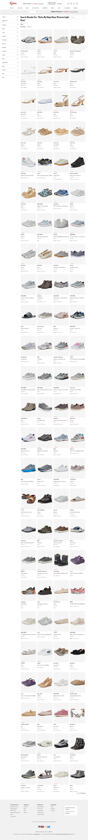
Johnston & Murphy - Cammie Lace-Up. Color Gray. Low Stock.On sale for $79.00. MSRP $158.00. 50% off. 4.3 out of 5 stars (61, 533)
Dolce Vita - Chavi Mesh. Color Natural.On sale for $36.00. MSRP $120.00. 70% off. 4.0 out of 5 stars (61, 135)
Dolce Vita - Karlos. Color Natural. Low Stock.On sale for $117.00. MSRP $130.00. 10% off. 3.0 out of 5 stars (45, 74)
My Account (68, 3)
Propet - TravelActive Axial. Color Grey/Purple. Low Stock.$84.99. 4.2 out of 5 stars (77, 258)
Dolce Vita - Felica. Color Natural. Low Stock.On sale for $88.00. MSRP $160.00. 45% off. (61, 105)
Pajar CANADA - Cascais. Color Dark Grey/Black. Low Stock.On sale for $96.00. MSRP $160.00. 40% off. (45, 503)
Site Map (53, 808)
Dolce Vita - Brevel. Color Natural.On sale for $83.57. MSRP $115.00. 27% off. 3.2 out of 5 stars (61, 74)
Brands (76, 8)
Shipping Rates (13, 808)
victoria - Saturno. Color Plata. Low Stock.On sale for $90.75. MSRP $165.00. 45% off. (45, 43)
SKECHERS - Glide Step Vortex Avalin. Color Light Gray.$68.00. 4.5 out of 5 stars (45, 227)
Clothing (19, 8)
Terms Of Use (35, 821)
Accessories (35, 8)
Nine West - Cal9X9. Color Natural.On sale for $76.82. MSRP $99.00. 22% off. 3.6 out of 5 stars (45, 686)
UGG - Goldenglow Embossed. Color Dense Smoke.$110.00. (45, 594)
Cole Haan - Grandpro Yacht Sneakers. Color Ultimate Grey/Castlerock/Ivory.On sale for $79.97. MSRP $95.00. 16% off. (77, 380)
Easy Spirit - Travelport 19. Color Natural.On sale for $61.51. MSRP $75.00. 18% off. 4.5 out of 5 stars (61, 656)
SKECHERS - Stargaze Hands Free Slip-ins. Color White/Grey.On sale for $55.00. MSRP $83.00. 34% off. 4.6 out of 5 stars (61, 472)
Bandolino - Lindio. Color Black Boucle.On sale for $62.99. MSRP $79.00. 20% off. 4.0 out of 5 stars (77, 656)
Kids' (59, 8)
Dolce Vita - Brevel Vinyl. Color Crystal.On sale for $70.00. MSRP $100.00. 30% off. (28, 105)
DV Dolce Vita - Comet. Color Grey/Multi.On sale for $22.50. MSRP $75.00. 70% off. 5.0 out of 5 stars (28, 43)
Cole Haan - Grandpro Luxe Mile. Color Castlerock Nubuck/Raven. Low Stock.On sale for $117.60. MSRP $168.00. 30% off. (28, 778)
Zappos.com (37, 834)
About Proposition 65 (15, 812)
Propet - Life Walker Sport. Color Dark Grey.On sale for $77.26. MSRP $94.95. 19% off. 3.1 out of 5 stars (45, 411)
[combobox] (24, 11)
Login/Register (40, 806)
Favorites (74, 3)
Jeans (68, 834)
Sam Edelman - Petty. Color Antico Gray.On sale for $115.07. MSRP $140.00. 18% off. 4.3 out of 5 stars (28, 411)
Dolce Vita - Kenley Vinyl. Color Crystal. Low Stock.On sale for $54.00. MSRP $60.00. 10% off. (28, 74)
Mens (25, 808)
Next (83, 793)
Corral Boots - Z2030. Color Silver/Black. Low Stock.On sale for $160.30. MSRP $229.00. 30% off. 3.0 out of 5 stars (77, 747)
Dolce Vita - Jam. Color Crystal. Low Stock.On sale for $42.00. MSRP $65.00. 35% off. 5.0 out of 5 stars (45, 105)
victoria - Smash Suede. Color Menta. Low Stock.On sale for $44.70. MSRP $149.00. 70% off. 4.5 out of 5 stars (61, 166)
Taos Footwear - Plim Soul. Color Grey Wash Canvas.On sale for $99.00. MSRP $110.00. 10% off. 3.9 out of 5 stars (45, 319)
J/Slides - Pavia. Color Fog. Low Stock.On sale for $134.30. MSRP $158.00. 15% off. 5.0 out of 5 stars (28, 656)
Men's (52, 8)
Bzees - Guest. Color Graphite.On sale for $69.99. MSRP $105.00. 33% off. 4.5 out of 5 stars (77, 778)
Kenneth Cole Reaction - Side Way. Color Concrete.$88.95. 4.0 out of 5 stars (77, 43)
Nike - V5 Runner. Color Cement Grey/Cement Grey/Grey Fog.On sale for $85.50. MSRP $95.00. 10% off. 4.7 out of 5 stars (45, 350)
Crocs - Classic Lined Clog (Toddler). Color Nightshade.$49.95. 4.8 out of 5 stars (77, 564)
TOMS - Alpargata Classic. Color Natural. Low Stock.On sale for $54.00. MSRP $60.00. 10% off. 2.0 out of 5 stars (61, 625)
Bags (27, 8)
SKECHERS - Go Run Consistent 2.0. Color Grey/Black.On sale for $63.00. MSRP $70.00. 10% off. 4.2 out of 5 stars (77, 319)
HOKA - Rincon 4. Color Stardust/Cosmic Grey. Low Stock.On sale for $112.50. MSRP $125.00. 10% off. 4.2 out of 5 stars (77, 197)
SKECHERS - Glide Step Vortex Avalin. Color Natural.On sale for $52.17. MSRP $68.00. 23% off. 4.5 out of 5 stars (61, 686)
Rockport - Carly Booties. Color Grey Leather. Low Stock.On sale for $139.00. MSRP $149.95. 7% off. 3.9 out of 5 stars (45, 288)
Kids (25, 810)
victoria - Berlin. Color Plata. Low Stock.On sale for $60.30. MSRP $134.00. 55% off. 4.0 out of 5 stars (61, 43)
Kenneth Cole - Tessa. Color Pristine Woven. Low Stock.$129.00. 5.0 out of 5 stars (61, 594)
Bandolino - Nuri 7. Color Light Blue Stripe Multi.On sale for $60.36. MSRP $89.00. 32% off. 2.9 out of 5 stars (45, 258)
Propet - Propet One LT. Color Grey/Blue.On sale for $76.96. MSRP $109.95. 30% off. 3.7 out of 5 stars (45, 472)
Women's (45, 8)
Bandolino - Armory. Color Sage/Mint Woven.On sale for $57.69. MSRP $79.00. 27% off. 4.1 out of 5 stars (77, 717)
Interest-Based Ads (51, 821)
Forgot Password (14, 806)
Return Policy (13, 810)
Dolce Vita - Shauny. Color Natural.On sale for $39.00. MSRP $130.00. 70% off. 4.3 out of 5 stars (45, 135)
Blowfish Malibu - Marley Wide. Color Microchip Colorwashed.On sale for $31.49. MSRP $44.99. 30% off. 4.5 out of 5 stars (28, 747)
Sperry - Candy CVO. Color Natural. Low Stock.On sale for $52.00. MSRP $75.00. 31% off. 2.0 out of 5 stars (61, 778)
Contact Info (13, 816)
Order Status (40, 810)
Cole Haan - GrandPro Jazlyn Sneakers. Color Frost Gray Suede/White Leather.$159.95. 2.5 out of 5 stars (61, 258)
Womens (26, 806)
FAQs (11, 814)
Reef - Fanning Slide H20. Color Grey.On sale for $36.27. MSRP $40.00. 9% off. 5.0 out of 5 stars (28, 319)
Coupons (53, 810)
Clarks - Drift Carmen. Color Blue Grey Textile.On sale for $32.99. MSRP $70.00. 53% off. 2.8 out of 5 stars (77, 533)
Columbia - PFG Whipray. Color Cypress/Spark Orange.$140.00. (28, 594)
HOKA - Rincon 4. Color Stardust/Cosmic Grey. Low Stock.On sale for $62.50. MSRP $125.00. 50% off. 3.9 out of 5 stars (28, 227)
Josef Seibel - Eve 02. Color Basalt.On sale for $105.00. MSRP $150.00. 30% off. (45, 778)
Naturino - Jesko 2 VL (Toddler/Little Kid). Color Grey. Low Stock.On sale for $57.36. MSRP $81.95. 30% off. (77, 441)
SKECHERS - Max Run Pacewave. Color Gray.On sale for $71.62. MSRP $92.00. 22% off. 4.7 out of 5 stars (28, 441)
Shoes (12, 8)
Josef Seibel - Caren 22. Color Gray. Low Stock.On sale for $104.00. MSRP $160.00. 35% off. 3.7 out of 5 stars (77, 472)
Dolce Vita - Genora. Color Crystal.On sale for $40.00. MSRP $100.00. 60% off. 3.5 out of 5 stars (28, 135)
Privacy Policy (43, 821)
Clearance (67, 8)
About (52, 806)
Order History (40, 812)
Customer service (71, 3)
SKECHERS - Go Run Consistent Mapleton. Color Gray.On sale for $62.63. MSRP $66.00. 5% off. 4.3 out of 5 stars (28, 288)
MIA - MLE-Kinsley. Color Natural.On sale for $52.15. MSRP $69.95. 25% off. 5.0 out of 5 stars (45, 717)
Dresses (65, 834)
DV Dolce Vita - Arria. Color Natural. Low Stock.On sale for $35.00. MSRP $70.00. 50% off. (77, 105)
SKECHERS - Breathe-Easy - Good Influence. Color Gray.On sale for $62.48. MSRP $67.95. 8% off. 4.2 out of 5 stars (61, 288)
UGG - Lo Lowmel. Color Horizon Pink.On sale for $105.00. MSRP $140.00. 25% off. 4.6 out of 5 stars (61, 717)
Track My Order (40, 814)
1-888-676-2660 (52, 3)
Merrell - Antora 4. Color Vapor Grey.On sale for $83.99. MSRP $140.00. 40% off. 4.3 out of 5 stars (61, 503)
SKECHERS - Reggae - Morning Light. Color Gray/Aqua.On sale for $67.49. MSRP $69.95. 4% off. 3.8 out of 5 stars (45, 197)
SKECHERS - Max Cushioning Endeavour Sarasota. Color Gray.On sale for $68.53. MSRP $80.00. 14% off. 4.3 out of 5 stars (45, 380)
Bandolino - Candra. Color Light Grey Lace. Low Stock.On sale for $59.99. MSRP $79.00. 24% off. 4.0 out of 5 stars (28, 258)
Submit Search (37, 12)
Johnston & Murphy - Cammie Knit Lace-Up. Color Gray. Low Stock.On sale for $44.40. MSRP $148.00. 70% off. (45, 564)
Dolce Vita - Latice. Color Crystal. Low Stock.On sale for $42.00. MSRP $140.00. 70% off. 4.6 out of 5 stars (77, 135)
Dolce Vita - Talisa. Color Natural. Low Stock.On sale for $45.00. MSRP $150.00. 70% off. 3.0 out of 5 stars (28, 197)
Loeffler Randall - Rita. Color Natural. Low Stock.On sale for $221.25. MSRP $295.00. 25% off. (28, 717)
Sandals (61, 834)
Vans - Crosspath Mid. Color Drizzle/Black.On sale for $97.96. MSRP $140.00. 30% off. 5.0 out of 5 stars (61, 747)
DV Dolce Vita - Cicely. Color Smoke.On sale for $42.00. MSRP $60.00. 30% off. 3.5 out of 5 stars (77, 74)
